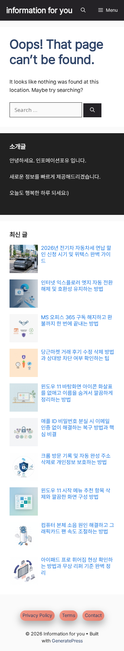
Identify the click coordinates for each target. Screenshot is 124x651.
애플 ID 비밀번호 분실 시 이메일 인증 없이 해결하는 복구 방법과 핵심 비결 (77, 427)
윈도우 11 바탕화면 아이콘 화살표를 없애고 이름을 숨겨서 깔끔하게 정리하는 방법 (77, 393)
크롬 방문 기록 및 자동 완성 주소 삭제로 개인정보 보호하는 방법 (76, 459)
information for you (39, 10)
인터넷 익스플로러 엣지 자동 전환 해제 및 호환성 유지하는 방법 (77, 285)
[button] (83, 10)
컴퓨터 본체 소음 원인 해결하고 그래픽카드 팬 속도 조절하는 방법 (77, 528)
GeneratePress (67, 641)
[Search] (92, 110)
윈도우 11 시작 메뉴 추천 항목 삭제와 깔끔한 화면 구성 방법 (75, 493)
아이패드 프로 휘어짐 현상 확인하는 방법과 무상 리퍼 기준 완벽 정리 (77, 566)
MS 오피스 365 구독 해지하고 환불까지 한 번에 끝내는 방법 (76, 320)
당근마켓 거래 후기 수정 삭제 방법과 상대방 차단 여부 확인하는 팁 (77, 355)
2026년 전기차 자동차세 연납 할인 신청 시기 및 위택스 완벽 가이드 (76, 254)
